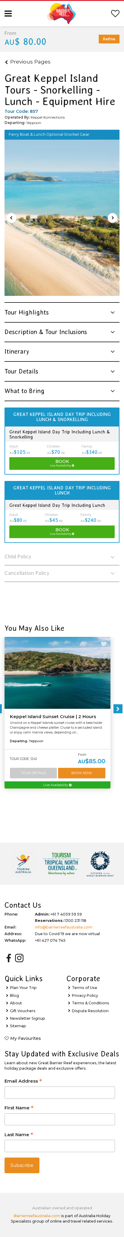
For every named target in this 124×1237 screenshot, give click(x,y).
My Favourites (25, 1038)
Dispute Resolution (90, 1011)
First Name (19, 1108)
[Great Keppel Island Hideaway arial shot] (62, 218)
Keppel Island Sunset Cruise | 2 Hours (53, 716)
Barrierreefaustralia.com (37, 1216)
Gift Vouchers (23, 1011)
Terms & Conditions (90, 1003)
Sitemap (18, 1026)
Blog (14, 995)
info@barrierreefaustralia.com (63, 927)
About (16, 1003)
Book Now (81, 773)
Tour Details (33, 773)
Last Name (19, 1135)
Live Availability (56, 785)
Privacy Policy (85, 995)
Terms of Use (84, 987)
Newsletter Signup (27, 1018)
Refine (109, 39)
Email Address (23, 1081)
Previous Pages (30, 61)
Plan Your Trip (23, 987)
